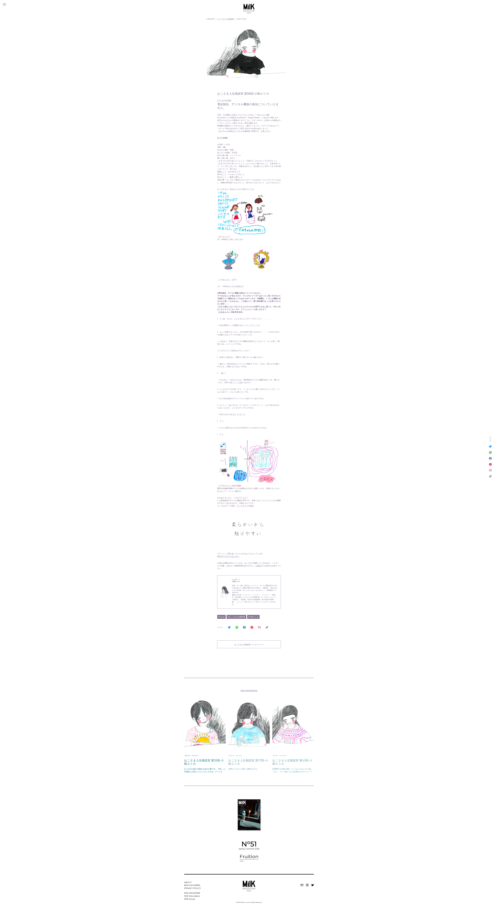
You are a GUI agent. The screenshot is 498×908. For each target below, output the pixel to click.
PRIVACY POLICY (192, 888)
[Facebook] (244, 627)
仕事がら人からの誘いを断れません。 (243, 769)
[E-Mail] (259, 627)
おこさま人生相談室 (226, 19)
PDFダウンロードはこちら (228, 556)
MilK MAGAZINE (192, 893)
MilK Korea (189, 899)
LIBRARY (210, 19)
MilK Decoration (192, 896)
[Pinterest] (251, 627)
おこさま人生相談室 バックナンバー (249, 645)
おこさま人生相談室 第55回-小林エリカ (204, 762)
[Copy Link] (266, 627)
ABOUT (188, 882)
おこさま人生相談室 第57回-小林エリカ (248, 762)
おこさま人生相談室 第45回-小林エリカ (292, 762)
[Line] (236, 627)
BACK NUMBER (192, 885)
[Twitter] (229, 627)
